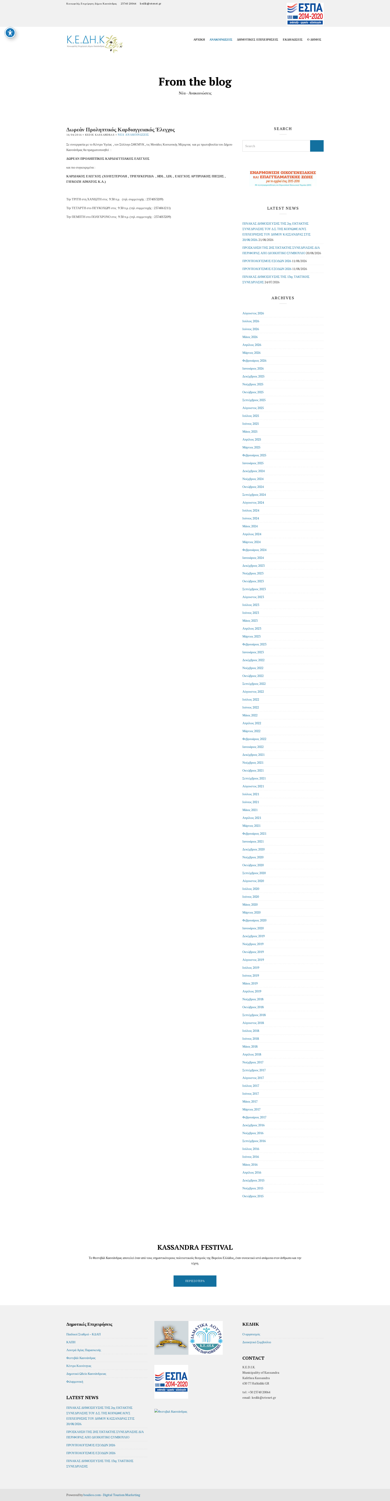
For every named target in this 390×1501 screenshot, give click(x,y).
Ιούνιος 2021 (250, 802)
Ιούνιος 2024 (250, 518)
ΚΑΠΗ (70, 1342)
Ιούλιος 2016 (250, 1149)
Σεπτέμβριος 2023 (254, 589)
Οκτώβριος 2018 (253, 1007)
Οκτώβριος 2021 (253, 770)
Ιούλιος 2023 (250, 605)
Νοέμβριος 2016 (252, 1133)
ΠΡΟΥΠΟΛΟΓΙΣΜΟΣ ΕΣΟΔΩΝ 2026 (266, 261)
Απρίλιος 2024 (251, 534)
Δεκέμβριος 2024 (253, 471)
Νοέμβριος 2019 (252, 944)
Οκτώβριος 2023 (253, 581)
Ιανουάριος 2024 (253, 557)
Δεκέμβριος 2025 (253, 376)
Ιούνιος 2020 (250, 896)
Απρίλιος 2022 (251, 723)
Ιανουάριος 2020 (253, 928)
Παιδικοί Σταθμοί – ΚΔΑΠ (83, 1334)
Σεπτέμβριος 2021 (254, 778)
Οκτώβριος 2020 (253, 865)
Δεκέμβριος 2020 (253, 849)
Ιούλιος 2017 (250, 1085)
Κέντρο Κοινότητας (78, 1366)
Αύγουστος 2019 (253, 959)
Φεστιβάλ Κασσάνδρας (81, 1358)
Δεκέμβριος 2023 (253, 565)
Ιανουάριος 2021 (253, 841)
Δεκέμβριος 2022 (253, 660)
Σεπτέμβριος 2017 (254, 1070)
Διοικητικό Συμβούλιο (256, 1342)
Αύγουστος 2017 (253, 1078)
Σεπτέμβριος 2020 (254, 873)
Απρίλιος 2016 (251, 1172)
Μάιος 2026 (250, 337)
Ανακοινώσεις (220, 39)
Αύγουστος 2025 (253, 408)
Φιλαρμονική (74, 1381)
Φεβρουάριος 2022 (254, 739)
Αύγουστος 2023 (253, 597)
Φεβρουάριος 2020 (254, 920)
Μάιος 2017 (250, 1101)
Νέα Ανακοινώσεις (133, 134)
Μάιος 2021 (250, 810)
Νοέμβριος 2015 (252, 1188)
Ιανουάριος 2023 (253, 652)
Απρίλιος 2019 (251, 991)
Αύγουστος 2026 (253, 313)
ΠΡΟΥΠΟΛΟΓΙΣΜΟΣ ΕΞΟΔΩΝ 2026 (266, 269)
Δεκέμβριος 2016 (253, 1125)
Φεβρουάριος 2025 (254, 455)
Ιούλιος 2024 (250, 510)
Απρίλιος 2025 (251, 439)
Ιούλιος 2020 (250, 888)
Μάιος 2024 (250, 526)
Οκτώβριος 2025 (253, 392)
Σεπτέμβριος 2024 (254, 494)
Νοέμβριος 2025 (252, 384)
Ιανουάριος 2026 (253, 368)
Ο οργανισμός (251, 1334)
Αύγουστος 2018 (253, 1023)
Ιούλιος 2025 (250, 416)
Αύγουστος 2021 (253, 786)
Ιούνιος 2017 (250, 1093)
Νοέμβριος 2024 (252, 479)
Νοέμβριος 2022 (252, 668)
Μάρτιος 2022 (251, 731)
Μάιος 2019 (250, 983)
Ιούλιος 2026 (250, 321)
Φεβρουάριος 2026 (254, 360)
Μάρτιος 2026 (251, 352)
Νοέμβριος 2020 (252, 857)
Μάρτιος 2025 (251, 447)
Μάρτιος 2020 (251, 912)
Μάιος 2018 (250, 1046)
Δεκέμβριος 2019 (253, 936)
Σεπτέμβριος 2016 (254, 1141)
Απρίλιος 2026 (251, 345)
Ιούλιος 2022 (250, 699)
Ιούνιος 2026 (250, 329)
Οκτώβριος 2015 (253, 1196)
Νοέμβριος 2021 (252, 762)
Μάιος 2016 (250, 1164)
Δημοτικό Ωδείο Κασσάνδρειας (86, 1373)
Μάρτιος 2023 (251, 636)
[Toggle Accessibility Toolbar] (10, 32)
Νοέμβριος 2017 (252, 1062)
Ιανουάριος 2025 (253, 463)
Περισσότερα (195, 1281)
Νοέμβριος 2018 (252, 999)
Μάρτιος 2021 (251, 825)
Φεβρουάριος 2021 (254, 833)
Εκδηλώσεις (293, 39)
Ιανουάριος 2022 (253, 747)
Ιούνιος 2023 (250, 612)
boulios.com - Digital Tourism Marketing (112, 1495)
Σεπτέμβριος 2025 (254, 400)
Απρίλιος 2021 (251, 818)
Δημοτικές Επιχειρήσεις (257, 39)
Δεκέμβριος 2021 (253, 754)
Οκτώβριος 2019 (253, 952)
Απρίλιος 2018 (251, 1054)
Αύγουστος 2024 (253, 502)
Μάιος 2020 (250, 904)
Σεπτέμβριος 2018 (254, 1015)
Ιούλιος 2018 (250, 1030)
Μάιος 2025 (250, 431)
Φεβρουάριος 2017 (254, 1117)
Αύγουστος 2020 (253, 881)
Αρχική (199, 39)
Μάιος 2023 (250, 620)
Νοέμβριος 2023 (252, 573)
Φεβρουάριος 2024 (254, 550)
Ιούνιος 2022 (250, 707)
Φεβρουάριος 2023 (254, 644)
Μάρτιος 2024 (251, 542)
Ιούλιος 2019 (250, 967)
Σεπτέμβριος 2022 (254, 683)
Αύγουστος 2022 (253, 691)
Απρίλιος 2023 (251, 628)
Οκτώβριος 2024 (253, 486)
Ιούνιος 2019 (250, 975)
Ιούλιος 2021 (250, 794)
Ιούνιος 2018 (250, 1038)
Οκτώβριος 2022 (253, 676)
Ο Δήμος (314, 39)
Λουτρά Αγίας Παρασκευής (83, 1350)
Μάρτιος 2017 (251, 1109)
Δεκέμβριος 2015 (253, 1180)
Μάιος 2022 (250, 715)
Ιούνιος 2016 (250, 1156)
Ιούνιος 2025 (250, 423)
